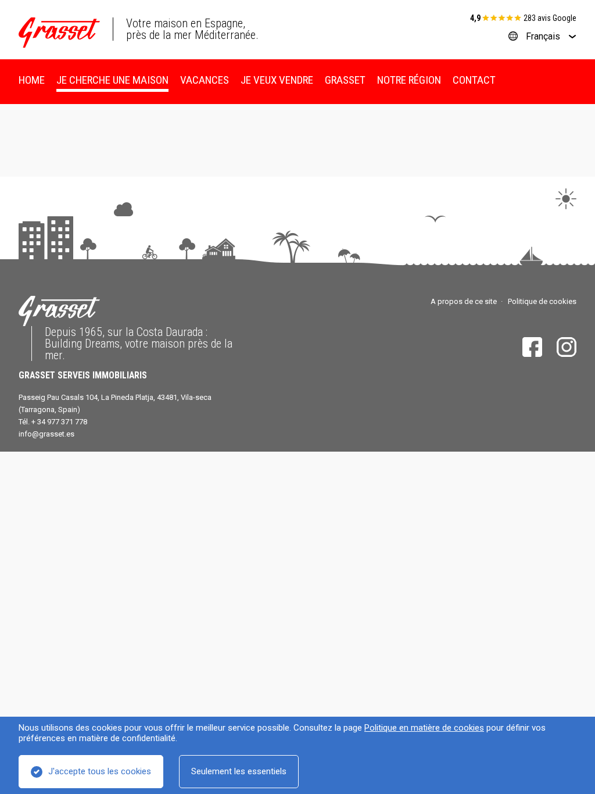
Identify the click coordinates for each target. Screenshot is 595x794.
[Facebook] (532, 347)
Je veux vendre (277, 80)
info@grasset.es (46, 434)
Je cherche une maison (112, 80)
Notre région (409, 80)
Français (543, 36)
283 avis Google (550, 18)
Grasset (345, 80)
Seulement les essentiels (238, 771)
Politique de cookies (542, 301)
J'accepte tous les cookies (99, 771)
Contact (474, 80)
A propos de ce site (464, 301)
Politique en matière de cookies (424, 728)
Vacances (204, 80)
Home (32, 80)
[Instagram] (566, 347)
